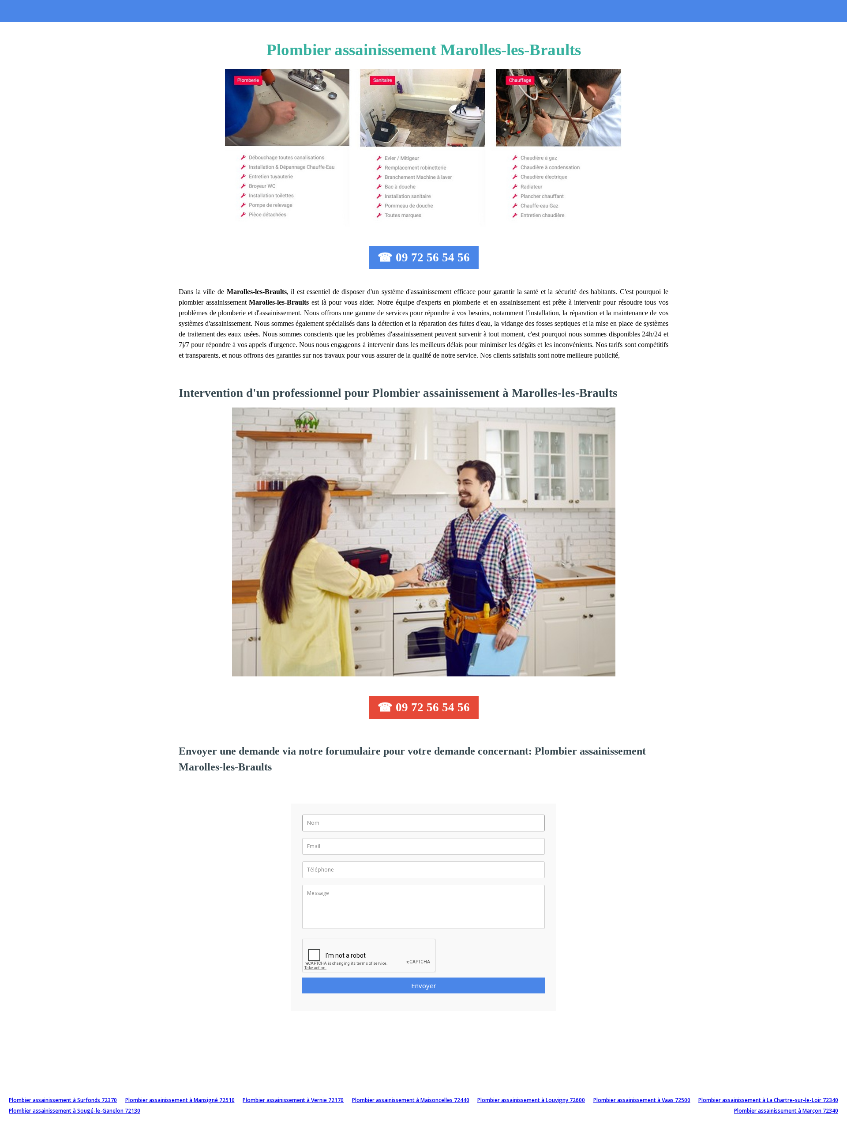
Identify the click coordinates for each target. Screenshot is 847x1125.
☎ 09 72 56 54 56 (424, 257)
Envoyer (423, 985)
